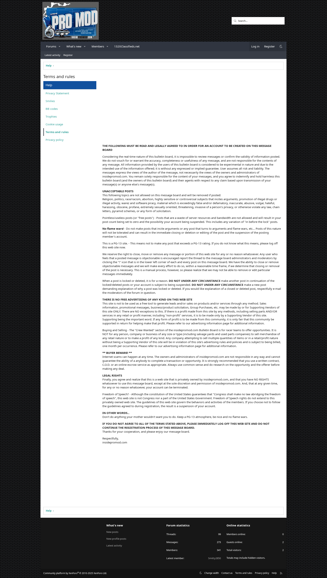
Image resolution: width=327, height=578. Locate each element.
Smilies (50, 101)
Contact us (227, 573)
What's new (73, 46)
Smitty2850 (214, 558)
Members (98, 46)
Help (274, 573)
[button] (60, 46)
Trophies (51, 116)
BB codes (52, 109)
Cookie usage (54, 124)
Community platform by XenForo (75, 573)
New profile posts (116, 538)
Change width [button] (211, 573)
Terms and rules (57, 132)
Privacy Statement (57, 93)
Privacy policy (55, 140)
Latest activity (52, 55)
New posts (112, 532)
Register (68, 55)
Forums (51, 46)
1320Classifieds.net (126, 46)
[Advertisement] (192, 111)
